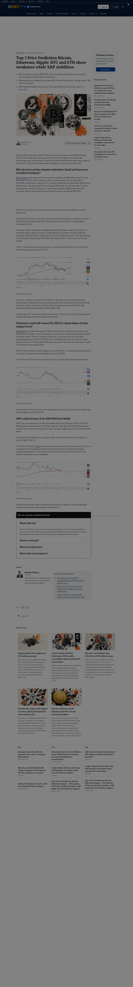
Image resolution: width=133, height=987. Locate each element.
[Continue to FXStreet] (128, 4)
